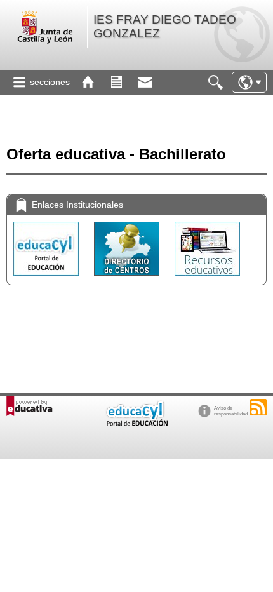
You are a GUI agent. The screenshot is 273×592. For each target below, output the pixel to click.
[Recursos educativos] (207, 278)
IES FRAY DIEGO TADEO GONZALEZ (164, 26)
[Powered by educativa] (29, 406)
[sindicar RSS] (258, 407)
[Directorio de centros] (128, 278)
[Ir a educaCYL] (136, 423)
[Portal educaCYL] (47, 278)
